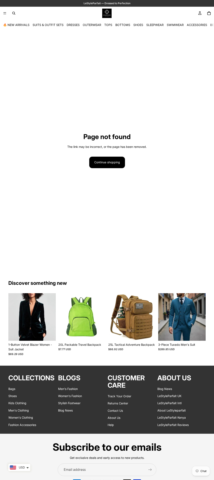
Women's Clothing (20, 417)
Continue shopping (107, 162)
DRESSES (73, 25)
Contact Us (115, 410)
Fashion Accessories (22, 424)
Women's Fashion (70, 396)
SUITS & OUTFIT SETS (48, 25)
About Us (114, 417)
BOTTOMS (122, 25)
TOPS (108, 25)
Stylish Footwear (69, 403)
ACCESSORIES (197, 25)
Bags (11, 389)
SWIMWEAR (175, 25)
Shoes (12, 396)
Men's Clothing (18, 410)
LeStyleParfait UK (169, 396)
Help (111, 425)
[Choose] (49, 334)
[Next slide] (51, 316)
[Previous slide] (13, 316)
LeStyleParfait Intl (169, 403)
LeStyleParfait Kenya (171, 417)
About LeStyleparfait (171, 410)
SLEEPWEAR (155, 25)
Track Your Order (119, 396)
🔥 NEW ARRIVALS (16, 25)
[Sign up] (150, 469)
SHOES (138, 25)
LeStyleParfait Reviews (173, 424)
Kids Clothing (17, 403)
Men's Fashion (68, 389)
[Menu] (5, 13)
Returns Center (118, 403)
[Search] (13, 13)
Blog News (65, 410)
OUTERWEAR (92, 25)
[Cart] (209, 13)
